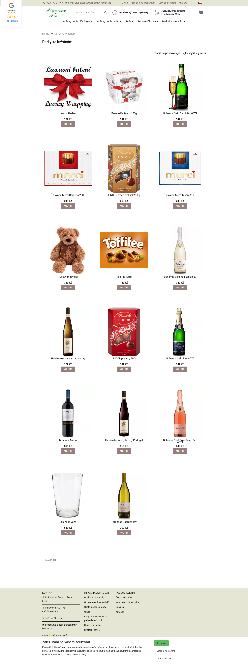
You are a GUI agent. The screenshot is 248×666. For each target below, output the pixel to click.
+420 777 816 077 (54, 2)
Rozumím (161, 643)
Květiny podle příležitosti (77, 21)
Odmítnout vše (164, 658)
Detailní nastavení (166, 651)
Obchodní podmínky (94, 597)
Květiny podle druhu (108, 21)
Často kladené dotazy (95, 607)
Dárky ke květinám (173, 21)
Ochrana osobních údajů (96, 602)
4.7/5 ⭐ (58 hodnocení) (54, 635)
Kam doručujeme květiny (143, 2)
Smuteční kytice (147, 21)
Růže (129, 21)
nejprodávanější (171, 53)
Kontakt (183, 2)
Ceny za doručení (167, 2)
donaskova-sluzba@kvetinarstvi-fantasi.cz (89, 2)
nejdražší (200, 53)
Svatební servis (92, 630)
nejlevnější (188, 53)
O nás (125, 2)
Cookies (120, 607)
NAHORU (50, 560)
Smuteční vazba (92, 625)
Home (45, 33)
